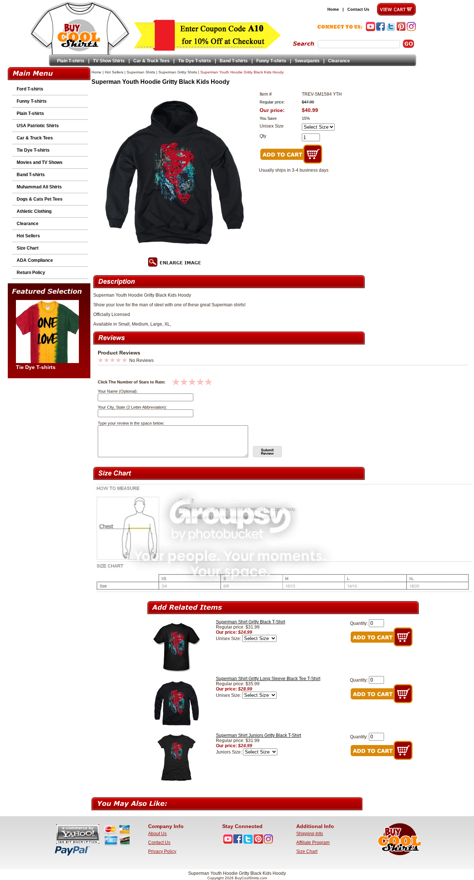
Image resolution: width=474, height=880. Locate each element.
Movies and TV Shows (40, 162)
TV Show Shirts (109, 60)
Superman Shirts (141, 72)
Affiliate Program (313, 842)
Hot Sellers (28, 235)
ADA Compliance (35, 260)
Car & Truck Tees (151, 60)
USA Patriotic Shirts (38, 125)
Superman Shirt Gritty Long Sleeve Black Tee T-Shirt (268, 678)
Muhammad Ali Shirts (39, 186)
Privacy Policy (162, 851)
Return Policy (31, 272)
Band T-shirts (234, 60)
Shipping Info (309, 833)
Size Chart (28, 248)
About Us (157, 833)
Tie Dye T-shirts (194, 60)
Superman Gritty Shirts (177, 72)
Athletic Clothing (34, 211)
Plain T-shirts (70, 60)
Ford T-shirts (30, 89)
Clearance (339, 60)
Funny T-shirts (271, 60)
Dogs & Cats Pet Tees (40, 199)
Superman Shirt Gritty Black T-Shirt (250, 621)
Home (333, 9)
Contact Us (358, 9)
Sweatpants (307, 60)
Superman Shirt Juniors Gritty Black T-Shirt (258, 735)
